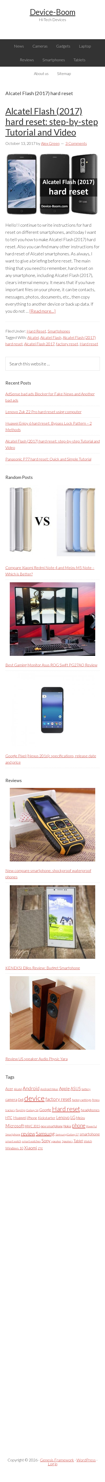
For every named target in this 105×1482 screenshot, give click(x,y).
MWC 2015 (32, 1126)
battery (86, 1089)
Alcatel (33, 337)
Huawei (19, 1117)
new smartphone (52, 1126)
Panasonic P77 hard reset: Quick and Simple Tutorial (48, 459)
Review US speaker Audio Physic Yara (36, 1058)
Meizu (80, 1118)
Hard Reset (36, 331)
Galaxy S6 (32, 1110)
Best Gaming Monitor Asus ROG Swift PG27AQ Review (51, 664)
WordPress (86, 1459)
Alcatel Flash (50, 337)
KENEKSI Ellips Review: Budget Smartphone (42, 967)
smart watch (13, 1141)
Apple (64, 1088)
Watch (88, 1141)
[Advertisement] (42, 1300)
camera (11, 1099)
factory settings (81, 1100)
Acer (9, 1088)
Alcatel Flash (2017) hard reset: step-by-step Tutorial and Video (51, 121)
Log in (52, 1463)
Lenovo (63, 1117)
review (28, 1133)
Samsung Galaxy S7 (67, 1134)
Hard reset (89, 343)
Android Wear (49, 1089)
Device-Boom (52, 12)
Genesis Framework (57, 1459)
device (34, 1098)
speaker (56, 1141)
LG (72, 1117)
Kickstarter (46, 1118)
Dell (20, 1100)
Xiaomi (30, 1147)
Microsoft (14, 1125)
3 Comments (76, 143)
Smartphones (59, 331)
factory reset (67, 343)
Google (45, 1109)
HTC (8, 1117)
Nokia (67, 1126)
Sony (46, 1140)
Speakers (67, 1141)
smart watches (31, 1141)
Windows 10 (14, 1148)
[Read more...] (42, 311)
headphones (90, 1110)
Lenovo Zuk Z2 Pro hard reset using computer (43, 411)
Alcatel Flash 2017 (39, 343)
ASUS (76, 1088)
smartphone (90, 1134)
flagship (20, 1110)
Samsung (45, 1133)
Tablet (78, 1141)
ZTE (40, 1148)
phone (78, 1125)
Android (31, 1088)
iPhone (32, 1118)
